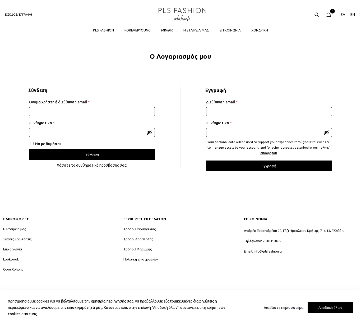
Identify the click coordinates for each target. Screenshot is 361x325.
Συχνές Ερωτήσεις (17, 239)
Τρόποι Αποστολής (138, 239)
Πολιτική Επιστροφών (140, 259)
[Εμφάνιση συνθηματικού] (149, 132)
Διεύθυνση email (231, 102)
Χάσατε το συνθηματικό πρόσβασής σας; (92, 165)
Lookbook (11, 259)
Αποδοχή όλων (330, 307)
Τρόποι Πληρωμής (137, 249)
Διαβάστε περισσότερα (284, 307)
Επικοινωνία (12, 249)
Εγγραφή (269, 166)
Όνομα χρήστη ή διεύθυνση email (68, 102)
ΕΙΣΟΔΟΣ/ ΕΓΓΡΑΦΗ (18, 14)
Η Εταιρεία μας (14, 229)
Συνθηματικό (51, 123)
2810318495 (272, 241)
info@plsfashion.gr (268, 251)
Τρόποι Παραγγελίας (139, 229)
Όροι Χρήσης (13, 269)
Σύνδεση (92, 154)
